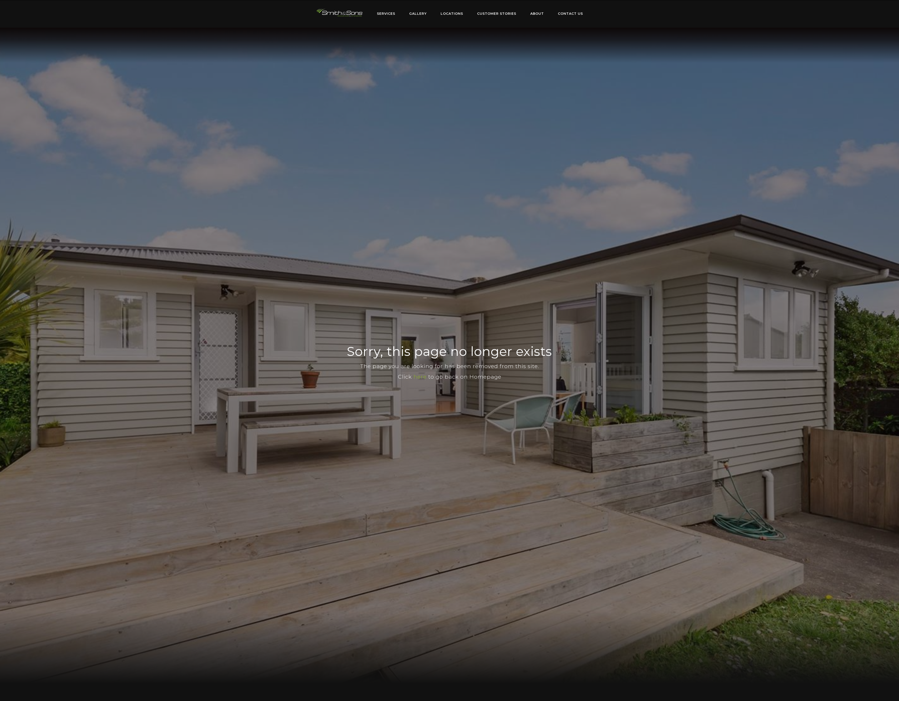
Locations (452, 13)
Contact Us (570, 13)
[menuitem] (339, 13)
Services (386, 13)
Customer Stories (496, 13)
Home (339, 12)
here (420, 376)
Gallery (418, 13)
